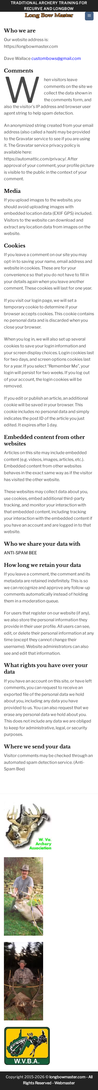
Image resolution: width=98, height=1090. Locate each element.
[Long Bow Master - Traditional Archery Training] (49, 16)
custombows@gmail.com (56, 58)
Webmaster (64, 1083)
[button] (89, 16)
